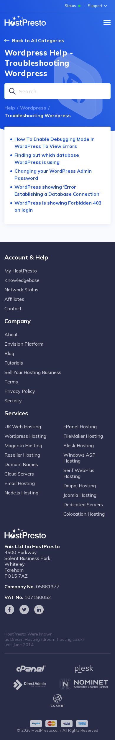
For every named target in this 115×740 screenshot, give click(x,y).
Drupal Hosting (79, 486)
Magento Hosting (23, 445)
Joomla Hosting (79, 495)
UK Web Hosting (22, 426)
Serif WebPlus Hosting (78, 473)
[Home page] (25, 20)
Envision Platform (23, 344)
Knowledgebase (22, 280)
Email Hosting (19, 483)
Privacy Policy (19, 391)
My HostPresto (20, 271)
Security (13, 401)
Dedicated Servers (83, 504)
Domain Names (21, 464)
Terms (11, 382)
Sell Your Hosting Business (32, 372)
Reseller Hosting (22, 455)
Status (70, 5)
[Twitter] (24, 609)
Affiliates (14, 299)
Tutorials (13, 363)
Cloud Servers (19, 474)
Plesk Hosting (78, 445)
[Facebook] (9, 609)
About (11, 334)
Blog (9, 353)
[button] (107, 22)
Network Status (21, 290)
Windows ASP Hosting (79, 458)
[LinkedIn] (39, 609)
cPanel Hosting (80, 426)
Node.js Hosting (21, 493)
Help (9, 108)
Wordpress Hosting (25, 436)
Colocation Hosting (84, 514)
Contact (13, 308)
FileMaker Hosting (83, 436)
